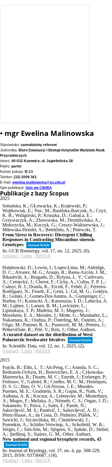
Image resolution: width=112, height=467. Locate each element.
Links (27, 255)
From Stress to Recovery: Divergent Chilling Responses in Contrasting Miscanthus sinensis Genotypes (48, 239)
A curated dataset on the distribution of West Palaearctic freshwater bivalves (47, 337)
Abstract (10, 255)
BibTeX (43, 255)
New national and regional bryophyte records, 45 (52, 439)
